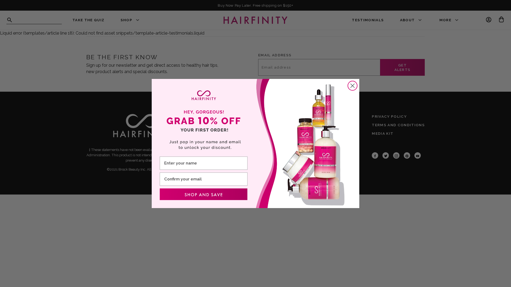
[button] (204, 194)
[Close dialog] (352, 85)
